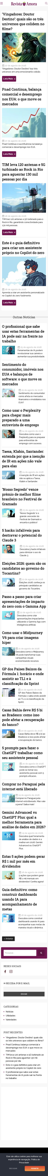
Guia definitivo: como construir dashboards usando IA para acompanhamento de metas (19, 899)
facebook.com (5, 971)
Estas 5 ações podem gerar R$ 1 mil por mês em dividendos (23, 861)
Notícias (9, 1011)
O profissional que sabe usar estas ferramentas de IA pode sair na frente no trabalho (24, 1075)
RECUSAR (13, 1168)
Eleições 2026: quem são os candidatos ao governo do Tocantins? (24, 568)
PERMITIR (35, 1168)
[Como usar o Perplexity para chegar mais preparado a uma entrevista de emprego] (10, 436)
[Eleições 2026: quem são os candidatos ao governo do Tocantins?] (10, 583)
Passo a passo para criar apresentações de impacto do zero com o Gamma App (24, 601)
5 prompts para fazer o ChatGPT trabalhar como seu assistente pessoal (22, 753)
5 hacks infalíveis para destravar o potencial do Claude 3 (22, 535)
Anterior (9, 938)
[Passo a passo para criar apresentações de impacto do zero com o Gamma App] (9, 617)
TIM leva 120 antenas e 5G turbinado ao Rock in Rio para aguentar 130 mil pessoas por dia (25, 1058)
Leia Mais (8, 78)
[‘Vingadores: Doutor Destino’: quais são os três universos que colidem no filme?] (24, 47)
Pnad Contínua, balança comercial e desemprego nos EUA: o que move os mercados (24, 1047)
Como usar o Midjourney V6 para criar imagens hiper (22, 637)
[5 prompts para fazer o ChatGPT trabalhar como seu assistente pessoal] (10, 769)
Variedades (11, 1019)
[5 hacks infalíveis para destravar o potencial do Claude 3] (10, 550)
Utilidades (10, 1015)
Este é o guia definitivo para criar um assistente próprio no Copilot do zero (23, 248)
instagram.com (11, 971)
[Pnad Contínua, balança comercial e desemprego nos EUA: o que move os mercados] (24, 122)
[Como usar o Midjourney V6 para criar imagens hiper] (8, 654)
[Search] (41, 953)
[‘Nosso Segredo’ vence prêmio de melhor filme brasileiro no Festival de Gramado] (10, 515)
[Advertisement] (24, 1113)
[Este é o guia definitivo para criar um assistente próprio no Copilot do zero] (24, 271)
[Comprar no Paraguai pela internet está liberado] (8, 799)
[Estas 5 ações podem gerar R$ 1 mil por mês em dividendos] (10, 876)
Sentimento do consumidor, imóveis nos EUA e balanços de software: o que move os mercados (22, 374)
